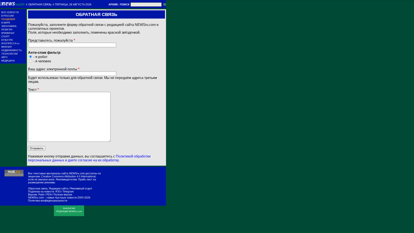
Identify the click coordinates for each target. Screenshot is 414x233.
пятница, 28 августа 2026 (73, 4)
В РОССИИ (7, 15)
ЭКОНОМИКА (8, 26)
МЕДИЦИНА (8, 60)
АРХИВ (113, 4)
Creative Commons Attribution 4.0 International (68, 176)
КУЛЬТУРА (7, 40)
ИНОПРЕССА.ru (10, 43)
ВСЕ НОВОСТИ (10, 12)
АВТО (4, 57)
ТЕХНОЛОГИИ (9, 53)
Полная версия (62, 194)
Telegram (68, 191)
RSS (58, 191)
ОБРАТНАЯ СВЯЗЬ (40, 4)
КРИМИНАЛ (7, 33)
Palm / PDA (45, 194)
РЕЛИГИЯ (6, 29)
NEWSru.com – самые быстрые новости (52, 197)
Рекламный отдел (81, 188)
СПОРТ (5, 36)
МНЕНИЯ (6, 47)
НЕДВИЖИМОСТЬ (11, 50)
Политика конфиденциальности (47, 200)
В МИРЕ (5, 22)
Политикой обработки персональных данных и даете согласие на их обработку (89, 158)
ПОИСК (124, 4)
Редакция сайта (58, 188)
